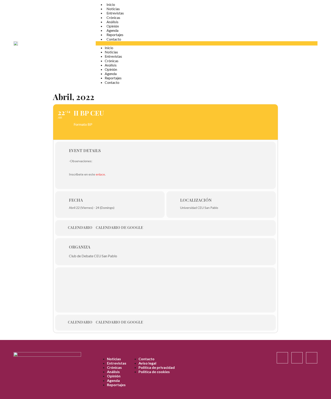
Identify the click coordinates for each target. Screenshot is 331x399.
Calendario (80, 227)
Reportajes (115, 34)
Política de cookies (154, 371)
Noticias (113, 9)
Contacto (114, 39)
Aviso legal (147, 363)
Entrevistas (115, 13)
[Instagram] (282, 357)
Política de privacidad (156, 367)
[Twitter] (311, 357)
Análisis (112, 22)
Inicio (111, 4)
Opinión (113, 26)
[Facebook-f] (297, 357)
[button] (206, 43)
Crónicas (113, 17)
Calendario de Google (119, 227)
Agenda (112, 30)
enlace (100, 174)
